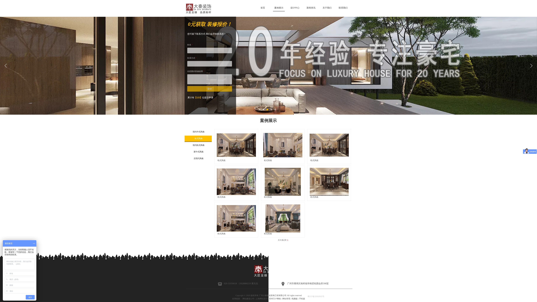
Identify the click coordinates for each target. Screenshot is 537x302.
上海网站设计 (262, 299)
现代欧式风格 (198, 145)
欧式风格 (221, 160)
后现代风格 (198, 158)
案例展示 (278, 8)
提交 (209, 89)
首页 (263, 8)
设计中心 (294, 8)
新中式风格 (198, 152)
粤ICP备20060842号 (316, 296)
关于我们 (327, 8)
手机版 (302, 299)
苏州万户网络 (275, 299)
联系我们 (343, 8)
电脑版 (295, 299)
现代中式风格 (198, 132)
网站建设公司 (248, 299)
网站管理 (286, 299)
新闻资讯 (311, 8)
